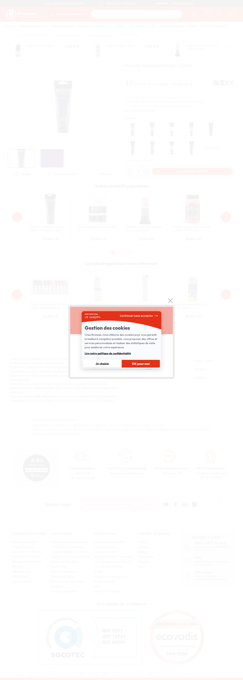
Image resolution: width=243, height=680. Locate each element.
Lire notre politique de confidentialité (108, 353)
